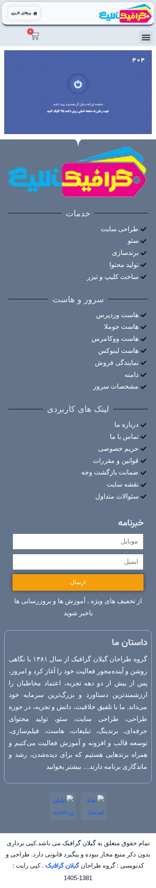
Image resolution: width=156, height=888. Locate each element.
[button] (146, 37)
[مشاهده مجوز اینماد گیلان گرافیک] (93, 806)
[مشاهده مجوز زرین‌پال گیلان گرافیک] (62, 806)
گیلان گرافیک (62, 866)
